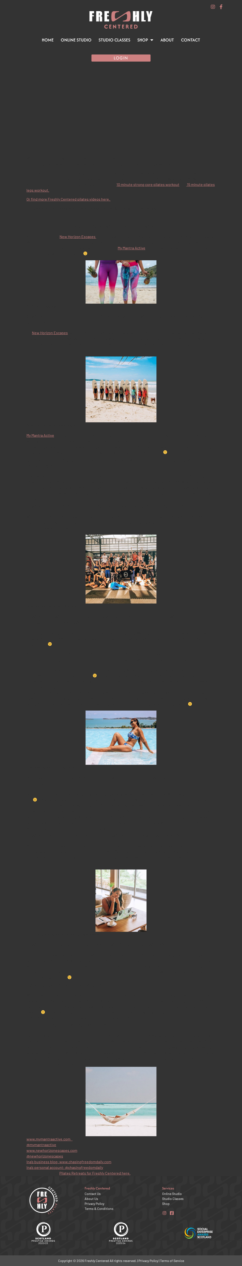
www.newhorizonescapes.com (51, 1150)
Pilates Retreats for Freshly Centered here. (94, 1173)
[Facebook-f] (221, 7)
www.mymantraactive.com (49, 1139)
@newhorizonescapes (44, 1156)
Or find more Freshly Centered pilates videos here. (68, 199)
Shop (142, 40)
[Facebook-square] (171, 1213)
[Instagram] (213, 7)
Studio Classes (114, 40)
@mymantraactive (41, 1144)
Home (48, 40)
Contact (190, 40)
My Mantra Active (131, 248)
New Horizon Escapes (78, 236)
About (167, 40)
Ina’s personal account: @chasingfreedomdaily (64, 1167)
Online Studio (76, 40)
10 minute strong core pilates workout (148, 184)
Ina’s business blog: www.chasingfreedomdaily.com (68, 1161)
